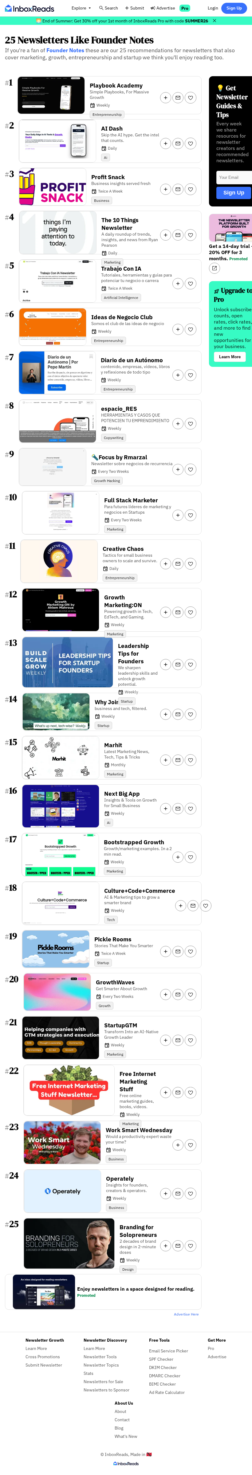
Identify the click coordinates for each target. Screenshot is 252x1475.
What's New (126, 1436)
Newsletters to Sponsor (106, 1390)
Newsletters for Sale (103, 1381)
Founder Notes (65, 50)
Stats (88, 1373)
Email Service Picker (168, 1351)
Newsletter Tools (100, 1356)
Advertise (165, 8)
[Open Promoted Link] (214, 268)
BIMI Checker (162, 1384)
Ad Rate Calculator (167, 1392)
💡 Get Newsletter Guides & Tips (232, 101)
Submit (137, 8)
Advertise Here (186, 1314)
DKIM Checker (163, 1367)
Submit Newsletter (44, 1365)
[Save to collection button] (165, 97)
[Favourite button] (190, 98)
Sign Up (234, 8)
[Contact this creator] (177, 97)
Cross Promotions (43, 1356)
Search (111, 8)
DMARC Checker (164, 1376)
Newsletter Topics (101, 1365)
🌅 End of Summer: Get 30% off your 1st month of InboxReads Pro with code (122, 21)
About (120, 1411)
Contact (122, 1419)
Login (213, 8)
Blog (119, 1428)
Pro (184, 8)
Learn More (230, 357)
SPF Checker (161, 1359)
